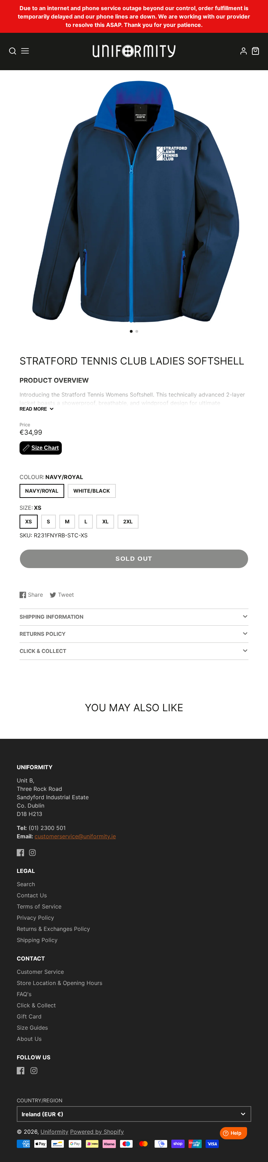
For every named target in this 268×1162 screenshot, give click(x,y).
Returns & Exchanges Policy (53, 928)
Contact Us (32, 895)
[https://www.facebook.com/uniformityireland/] (20, 852)
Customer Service (40, 971)
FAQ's (24, 994)
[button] (131, 331)
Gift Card (29, 1016)
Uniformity (54, 1131)
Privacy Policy (35, 917)
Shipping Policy (37, 939)
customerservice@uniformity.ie (75, 836)
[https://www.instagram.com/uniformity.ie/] (32, 852)
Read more (33, 409)
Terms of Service (39, 906)
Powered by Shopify (97, 1131)
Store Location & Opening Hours (59, 982)
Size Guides (32, 1027)
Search (26, 884)
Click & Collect (36, 1005)
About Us (29, 1038)
